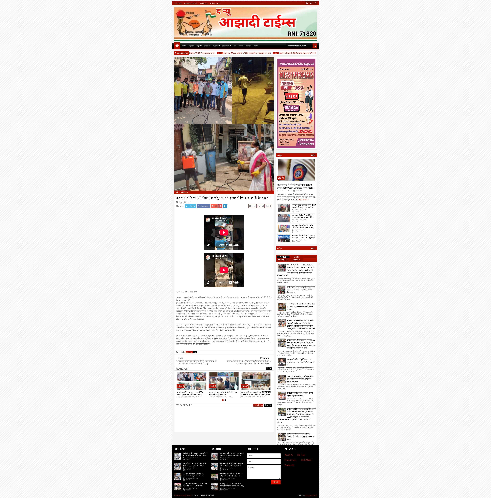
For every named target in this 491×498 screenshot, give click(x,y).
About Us (289, 455)
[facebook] (315, 3)
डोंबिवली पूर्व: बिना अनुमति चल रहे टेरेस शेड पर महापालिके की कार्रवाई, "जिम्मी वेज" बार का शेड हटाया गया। (195, 455)
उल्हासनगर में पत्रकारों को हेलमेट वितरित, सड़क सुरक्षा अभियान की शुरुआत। (285, 53)
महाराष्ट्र (191, 46)
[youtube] (307, 3)
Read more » (303, 199)
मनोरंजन (215, 46)
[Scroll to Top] (487, 494)
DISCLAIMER (306, 460)
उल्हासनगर (207, 46)
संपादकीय (248, 46)
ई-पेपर (279, 248)
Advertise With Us (190, 3)
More (313, 155)
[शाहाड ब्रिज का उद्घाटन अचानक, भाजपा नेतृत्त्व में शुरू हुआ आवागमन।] (282, 396)
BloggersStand (311, 495)
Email (253, 206)
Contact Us (204, 3)
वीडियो (256, 46)
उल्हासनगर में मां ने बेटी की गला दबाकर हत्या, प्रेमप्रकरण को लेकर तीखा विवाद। (296, 186)
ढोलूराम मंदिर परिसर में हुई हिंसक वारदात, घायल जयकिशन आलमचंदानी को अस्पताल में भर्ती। (300, 362)
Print (262, 206)
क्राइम (241, 46)
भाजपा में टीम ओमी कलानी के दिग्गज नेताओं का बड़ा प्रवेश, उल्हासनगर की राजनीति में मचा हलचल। (301, 306)
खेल (235, 46)
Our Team (178, 3)
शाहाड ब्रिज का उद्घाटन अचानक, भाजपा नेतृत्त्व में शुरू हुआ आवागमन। (300, 394)
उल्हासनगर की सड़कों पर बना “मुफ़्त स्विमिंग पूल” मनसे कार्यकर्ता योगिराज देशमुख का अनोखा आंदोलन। (300, 379)
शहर (198, 46)
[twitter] (311, 3)
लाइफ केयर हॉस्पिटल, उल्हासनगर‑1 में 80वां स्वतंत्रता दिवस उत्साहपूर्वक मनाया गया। (231, 53)
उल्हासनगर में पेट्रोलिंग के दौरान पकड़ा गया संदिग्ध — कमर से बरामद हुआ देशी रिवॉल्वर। (303, 237)
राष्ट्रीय (184, 46)
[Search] (315, 45)
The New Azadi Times (182, 495)
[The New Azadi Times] (177, 45)
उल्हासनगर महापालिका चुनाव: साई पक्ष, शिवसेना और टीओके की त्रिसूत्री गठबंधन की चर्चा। (300, 436)
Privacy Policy (215, 3)
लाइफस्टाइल (225, 46)
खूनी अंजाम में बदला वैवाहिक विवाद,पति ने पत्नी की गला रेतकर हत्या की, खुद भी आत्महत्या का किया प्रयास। (301, 289)
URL (269, 206)
